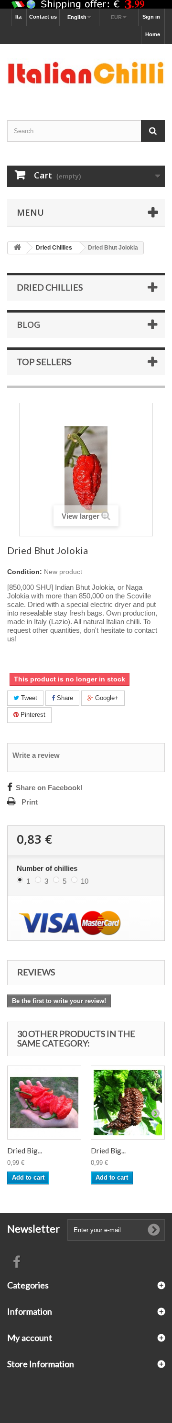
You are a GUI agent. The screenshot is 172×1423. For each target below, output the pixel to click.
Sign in (151, 17)
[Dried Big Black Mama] (128, 1103)
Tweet (28, 697)
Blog (28, 324)
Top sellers (44, 361)
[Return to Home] (17, 248)
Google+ (105, 697)
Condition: (24, 571)
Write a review (36, 755)
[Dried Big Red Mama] (44, 1103)
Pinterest (32, 714)
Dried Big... (24, 1150)
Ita (18, 17)
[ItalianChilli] (86, 73)
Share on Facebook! (49, 788)
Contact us (43, 17)
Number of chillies (48, 868)
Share (64, 697)
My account (29, 1337)
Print (30, 802)
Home (152, 34)
